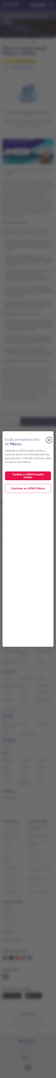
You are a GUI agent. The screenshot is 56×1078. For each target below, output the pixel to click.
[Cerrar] (49, 440)
